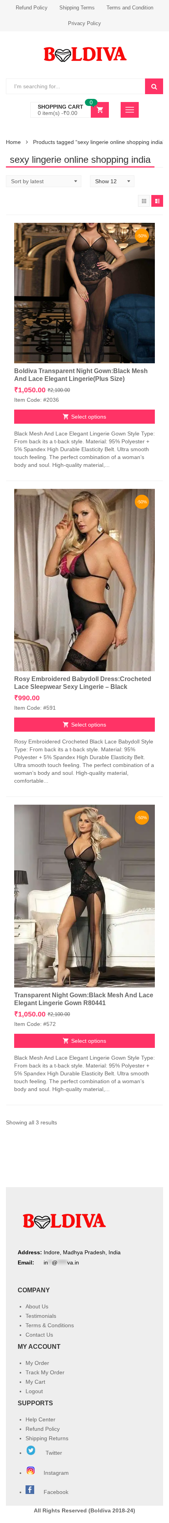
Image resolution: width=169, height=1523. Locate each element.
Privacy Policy (84, 23)
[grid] (144, 201)
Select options (88, 417)
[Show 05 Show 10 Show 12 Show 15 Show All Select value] (112, 181)
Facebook (56, 1492)
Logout (34, 1391)
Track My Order (45, 1372)
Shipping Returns (47, 1438)
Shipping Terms (77, 8)
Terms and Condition (130, 8)
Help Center (40, 1419)
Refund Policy (32, 8)
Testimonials (41, 1316)
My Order (37, 1363)
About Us (37, 1306)
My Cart (35, 1382)
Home (13, 142)
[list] (157, 201)
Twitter (53, 1453)
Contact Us (39, 1335)
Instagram (57, 1473)
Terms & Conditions (50, 1325)
